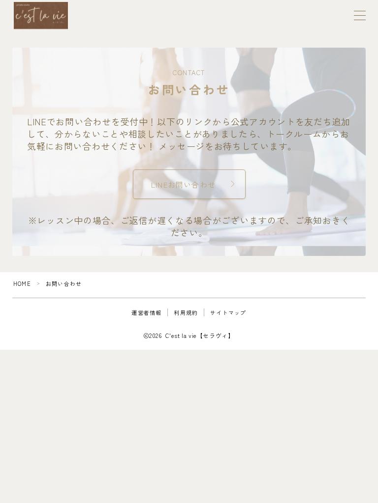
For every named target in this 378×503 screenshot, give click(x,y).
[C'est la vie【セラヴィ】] (41, 15)
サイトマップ (228, 312)
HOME (22, 283)
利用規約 (186, 312)
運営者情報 (146, 312)
